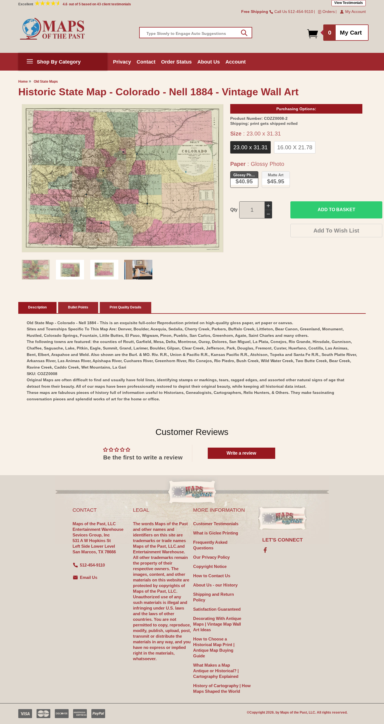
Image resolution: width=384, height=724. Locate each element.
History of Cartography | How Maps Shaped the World (222, 688)
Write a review (241, 453)
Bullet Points (78, 307)
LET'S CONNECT (282, 540)
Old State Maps (46, 82)
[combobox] (195, 32)
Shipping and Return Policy (213, 597)
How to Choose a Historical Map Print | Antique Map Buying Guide (213, 647)
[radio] (250, 147)
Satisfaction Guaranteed (217, 609)
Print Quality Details (125, 307)
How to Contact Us (211, 575)
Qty (234, 209)
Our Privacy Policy (211, 557)
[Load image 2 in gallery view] (70, 269)
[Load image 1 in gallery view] (36, 269)
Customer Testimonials (215, 523)
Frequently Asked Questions (210, 545)
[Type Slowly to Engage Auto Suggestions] (244, 33)
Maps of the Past (293, 712)
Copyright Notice (210, 566)
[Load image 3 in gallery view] (104, 269)
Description (37, 307)
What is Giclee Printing (215, 533)
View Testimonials (348, 3)
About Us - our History (215, 585)
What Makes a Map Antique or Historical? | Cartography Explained (216, 671)
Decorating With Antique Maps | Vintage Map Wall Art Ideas (217, 624)
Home (23, 82)
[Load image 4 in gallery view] (138, 269)
